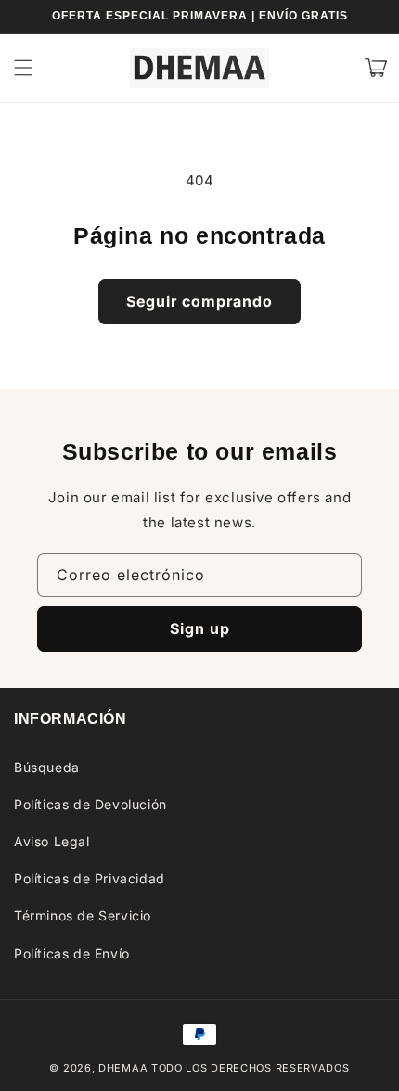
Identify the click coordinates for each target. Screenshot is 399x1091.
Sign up (200, 628)
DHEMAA (123, 1067)
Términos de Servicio (82, 915)
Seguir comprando (199, 301)
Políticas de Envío (72, 953)
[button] (23, 67)
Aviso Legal (52, 841)
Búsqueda (47, 767)
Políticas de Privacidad (89, 878)
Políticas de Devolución (90, 804)
